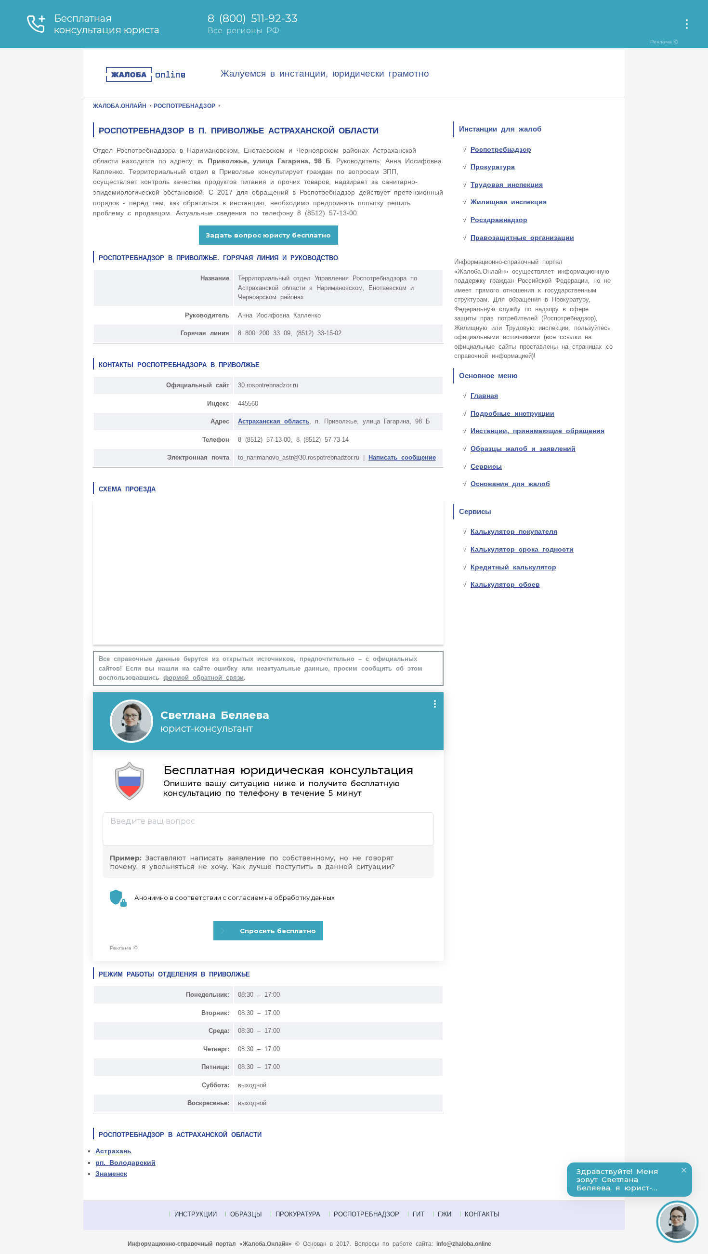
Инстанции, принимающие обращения (537, 431)
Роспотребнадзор (501, 149)
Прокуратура (493, 167)
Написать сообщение (402, 457)
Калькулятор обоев (505, 584)
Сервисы (486, 466)
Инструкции (195, 1214)
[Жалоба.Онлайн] (163, 75)
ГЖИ (444, 1214)
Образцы (246, 1214)
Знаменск (111, 1173)
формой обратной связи (203, 677)
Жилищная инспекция (509, 202)
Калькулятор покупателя (514, 531)
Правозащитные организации (522, 237)
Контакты (482, 1214)
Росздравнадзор (499, 220)
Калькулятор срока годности (522, 549)
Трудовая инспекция (507, 184)
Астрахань (113, 1151)
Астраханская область (273, 421)
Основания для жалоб (510, 484)
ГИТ (418, 1214)
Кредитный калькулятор (513, 567)
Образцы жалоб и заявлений (523, 448)
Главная (484, 395)
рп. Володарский (125, 1162)
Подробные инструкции (512, 413)
